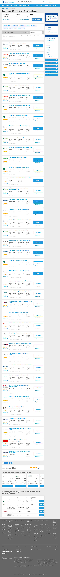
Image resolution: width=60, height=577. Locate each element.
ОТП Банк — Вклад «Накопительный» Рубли (19, 105)
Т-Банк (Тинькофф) (11, 507)
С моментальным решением (10, 525)
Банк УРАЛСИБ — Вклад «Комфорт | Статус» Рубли (20, 280)
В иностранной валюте (51, 32)
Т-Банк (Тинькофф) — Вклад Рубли (17, 63)
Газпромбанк (43, 478)
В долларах (49, 29)
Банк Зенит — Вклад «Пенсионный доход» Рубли (20, 291)
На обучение (17, 533)
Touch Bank (9, 500)
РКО (30, 5)
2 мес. (48, 49)
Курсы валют (51, 5)
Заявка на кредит (34, 546)
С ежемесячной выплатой (24, 25)
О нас (3, 546)
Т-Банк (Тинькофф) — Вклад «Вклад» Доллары (20, 240)
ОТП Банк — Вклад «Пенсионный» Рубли (18, 115)
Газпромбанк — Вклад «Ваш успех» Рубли (19, 250)
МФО (26, 546)
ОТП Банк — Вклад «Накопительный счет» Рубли (20, 147)
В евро (48, 31)
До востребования (51, 38)
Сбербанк (48, 532)
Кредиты (7, 5)
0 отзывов (11, 478)
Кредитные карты (10, 521)
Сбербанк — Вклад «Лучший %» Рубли (18, 157)
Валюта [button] (48, 25)
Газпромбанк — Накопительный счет (17, 43)
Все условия (38, 76)
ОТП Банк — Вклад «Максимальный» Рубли (19, 85)
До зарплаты (4, 529)
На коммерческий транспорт (36, 537)
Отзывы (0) (5, 48)
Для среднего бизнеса (54, 530)
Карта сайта (4, 553)
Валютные (6, 28)
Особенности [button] (49, 62)
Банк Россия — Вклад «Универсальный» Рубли (20, 343)
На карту (3, 526)
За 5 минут (3, 533)
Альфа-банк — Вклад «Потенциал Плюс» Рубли (20, 322)
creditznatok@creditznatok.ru (25, 557)
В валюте (49, 27)
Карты (11, 5)
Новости (56, 546)
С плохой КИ (4, 527)
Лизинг (54, 535)
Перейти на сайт (8, 486)
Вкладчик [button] (49, 71)
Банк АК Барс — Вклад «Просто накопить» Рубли (20, 333)
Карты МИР (29, 524)
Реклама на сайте (5, 549)
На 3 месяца (33, 25)
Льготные (35, 531)
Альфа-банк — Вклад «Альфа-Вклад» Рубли (19, 95)
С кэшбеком (10, 539)
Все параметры (6, 19)
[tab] (51, 25)
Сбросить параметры (37, 19)
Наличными (17, 527)
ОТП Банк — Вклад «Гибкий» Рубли (17, 137)
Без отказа (3, 524)
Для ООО (48, 526)
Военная (41, 537)
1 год (48, 42)
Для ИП (48, 524)
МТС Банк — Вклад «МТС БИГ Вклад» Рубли (19, 375)
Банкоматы (18, 549)
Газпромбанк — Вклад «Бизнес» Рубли (18, 418)
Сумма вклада (6, 14)
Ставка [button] (48, 59)
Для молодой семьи (41, 531)
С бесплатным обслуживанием (30, 535)
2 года (48, 47)
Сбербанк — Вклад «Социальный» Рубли (18, 312)
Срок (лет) (19, 14)
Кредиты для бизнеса (54, 521)
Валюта (31, 14)
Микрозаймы (4, 520)
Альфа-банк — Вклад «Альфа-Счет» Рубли (19, 53)
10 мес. (48, 45)
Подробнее (20, 566)
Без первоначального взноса (37, 529)
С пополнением (15, 25)
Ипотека (20, 5)
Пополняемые (23, 527)
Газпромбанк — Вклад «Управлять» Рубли (19, 209)
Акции (56, 549)
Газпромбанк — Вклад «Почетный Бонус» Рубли (20, 219)
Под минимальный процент (36, 525)
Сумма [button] (48, 65)
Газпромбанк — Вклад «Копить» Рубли (18, 199)
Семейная (41, 528)
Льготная (41, 527)
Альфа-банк (9, 511)
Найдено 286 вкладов (24, 19)
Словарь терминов (48, 546)
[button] (36, 32)
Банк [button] (48, 74)
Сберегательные (21, 28)
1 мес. (48, 43)
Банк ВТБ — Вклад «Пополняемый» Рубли (19, 396)
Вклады (15, 5)
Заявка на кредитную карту (35, 549)
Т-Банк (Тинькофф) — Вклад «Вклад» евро (19, 270)
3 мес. (48, 52)
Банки (41, 5)
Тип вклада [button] (49, 68)
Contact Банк (9, 504)
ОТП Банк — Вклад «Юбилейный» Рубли (18, 230)
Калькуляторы (35, 5)
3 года (48, 50)
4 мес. (48, 54)
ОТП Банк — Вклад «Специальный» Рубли (19, 167)
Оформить (38, 45)
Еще (56, 5)
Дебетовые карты (29, 521)
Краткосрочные (7, 25)
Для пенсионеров (13, 28)
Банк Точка (48, 530)
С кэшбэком (29, 526)
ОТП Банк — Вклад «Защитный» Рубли (18, 260)
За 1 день (28, 527)
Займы (3, 5)
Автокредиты (26, 5)
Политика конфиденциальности (7, 551)
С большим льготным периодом (10, 529)
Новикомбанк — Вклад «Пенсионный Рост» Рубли (20, 364)
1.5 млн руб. (6, 16)
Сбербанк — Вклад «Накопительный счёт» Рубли (20, 177)
